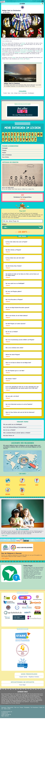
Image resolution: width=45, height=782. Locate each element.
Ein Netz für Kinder (19, 699)
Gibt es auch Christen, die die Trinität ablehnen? (17, 315)
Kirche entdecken (29, 566)
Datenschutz (10, 707)
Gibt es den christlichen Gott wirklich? (14, 347)
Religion (4, 224)
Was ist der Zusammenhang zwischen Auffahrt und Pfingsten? (20, 339)
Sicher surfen (7, 708)
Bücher (7, 494)
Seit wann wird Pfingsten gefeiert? (14, 291)
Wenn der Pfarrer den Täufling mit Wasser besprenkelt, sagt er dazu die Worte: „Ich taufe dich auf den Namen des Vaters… (8, 277)
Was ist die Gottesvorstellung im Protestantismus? (14, 427)
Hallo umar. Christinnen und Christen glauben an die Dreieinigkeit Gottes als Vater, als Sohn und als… (8, 380)
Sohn (12, 93)
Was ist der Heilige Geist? (8, 187)
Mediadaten (27, 707)
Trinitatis (4, 152)
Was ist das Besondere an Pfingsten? (14, 299)
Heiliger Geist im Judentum (12, 83)
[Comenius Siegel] (22, 650)
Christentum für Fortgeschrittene (23, 197)
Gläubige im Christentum (20, 52)
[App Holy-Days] (22, 540)
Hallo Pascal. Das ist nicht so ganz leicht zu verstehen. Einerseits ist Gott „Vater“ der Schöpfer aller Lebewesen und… (8, 390)
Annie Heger (22, 684)
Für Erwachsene (34, 707)
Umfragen (22, 485)
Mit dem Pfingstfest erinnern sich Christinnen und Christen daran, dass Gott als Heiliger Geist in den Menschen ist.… (8, 251)
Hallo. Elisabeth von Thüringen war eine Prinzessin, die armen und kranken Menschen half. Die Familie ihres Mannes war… (8, 309)
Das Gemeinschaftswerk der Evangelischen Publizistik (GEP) (15, 693)
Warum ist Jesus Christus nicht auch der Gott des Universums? (20, 412)
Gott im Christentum (7, 155)
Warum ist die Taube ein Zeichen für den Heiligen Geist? (18, 362)
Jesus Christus (24, 49)
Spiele (8, 485)
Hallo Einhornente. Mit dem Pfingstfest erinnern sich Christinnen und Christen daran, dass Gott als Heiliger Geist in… (8, 301)
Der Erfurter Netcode (14, 703)
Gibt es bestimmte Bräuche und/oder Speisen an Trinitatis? (16, 432)
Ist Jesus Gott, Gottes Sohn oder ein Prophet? (16, 241)
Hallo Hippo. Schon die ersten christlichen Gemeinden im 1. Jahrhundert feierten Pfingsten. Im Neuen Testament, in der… (8, 293)
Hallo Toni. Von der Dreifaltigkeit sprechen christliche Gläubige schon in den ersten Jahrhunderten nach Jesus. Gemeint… (8, 285)
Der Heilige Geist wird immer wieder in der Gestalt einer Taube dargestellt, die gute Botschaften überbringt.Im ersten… (8, 364)
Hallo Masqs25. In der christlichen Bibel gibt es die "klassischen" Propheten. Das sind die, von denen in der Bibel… (8, 372)
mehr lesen (4, 535)
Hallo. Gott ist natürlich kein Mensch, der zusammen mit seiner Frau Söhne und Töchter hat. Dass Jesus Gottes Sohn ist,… (8, 259)
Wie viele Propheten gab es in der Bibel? (15, 370)
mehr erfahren (5, 558)
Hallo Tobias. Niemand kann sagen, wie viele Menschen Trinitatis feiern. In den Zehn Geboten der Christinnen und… (8, 267)
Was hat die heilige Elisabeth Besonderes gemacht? (17, 307)
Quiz (36, 485)
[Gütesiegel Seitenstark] (22, 637)
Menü (42, 1)
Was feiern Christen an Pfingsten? (13, 250)
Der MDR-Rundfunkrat (16, 701)
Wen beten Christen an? (8, 435)
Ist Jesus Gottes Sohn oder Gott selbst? (15, 258)
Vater (9, 93)
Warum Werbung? (22, 104)
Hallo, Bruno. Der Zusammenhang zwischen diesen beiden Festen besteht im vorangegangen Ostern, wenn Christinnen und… (8, 341)
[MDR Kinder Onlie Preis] (22, 663)
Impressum (3, 707)
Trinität (37, 51)
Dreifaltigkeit (30, 51)
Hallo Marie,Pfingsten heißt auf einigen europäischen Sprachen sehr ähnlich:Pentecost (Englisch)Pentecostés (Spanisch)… (8, 325)
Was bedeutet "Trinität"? (11, 378)
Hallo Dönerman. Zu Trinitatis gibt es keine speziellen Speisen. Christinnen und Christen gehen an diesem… (8, 333)
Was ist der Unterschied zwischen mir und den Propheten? (19, 404)
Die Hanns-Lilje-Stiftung (22, 696)
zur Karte (22, 474)
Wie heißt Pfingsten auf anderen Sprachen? (15, 323)
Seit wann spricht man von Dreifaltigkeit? (15, 283)
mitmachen (22, 199)
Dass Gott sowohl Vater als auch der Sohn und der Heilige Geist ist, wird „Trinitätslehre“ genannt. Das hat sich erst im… (8, 317)
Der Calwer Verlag (29, 699)
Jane (11, 41)
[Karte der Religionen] (22, 461)
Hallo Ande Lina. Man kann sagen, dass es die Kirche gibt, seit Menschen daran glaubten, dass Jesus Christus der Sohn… (8, 398)
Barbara (7, 41)
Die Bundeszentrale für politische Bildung (16, 697)
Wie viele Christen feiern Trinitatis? (14, 266)
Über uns (16, 707)
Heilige (5, 43)
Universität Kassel (12, 696)
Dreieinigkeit (23, 51)
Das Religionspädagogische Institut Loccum (20, 700)
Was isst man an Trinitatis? (12, 331)
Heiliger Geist (17, 93)
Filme (22, 494)
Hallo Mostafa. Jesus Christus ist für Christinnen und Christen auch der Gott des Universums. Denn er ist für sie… (8, 414)
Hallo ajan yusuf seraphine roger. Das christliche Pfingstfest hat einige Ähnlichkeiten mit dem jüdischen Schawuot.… (8, 356)
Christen (24, 43)
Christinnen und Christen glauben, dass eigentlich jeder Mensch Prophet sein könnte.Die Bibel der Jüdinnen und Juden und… (8, 406)
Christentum (22, 7)
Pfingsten (27, 58)
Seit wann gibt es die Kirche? (12, 396)
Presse (21, 707)
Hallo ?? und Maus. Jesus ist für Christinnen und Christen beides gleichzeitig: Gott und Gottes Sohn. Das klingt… (8, 243)
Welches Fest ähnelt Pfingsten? (13, 354)
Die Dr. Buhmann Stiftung (32, 697)
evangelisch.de (4, 713)
